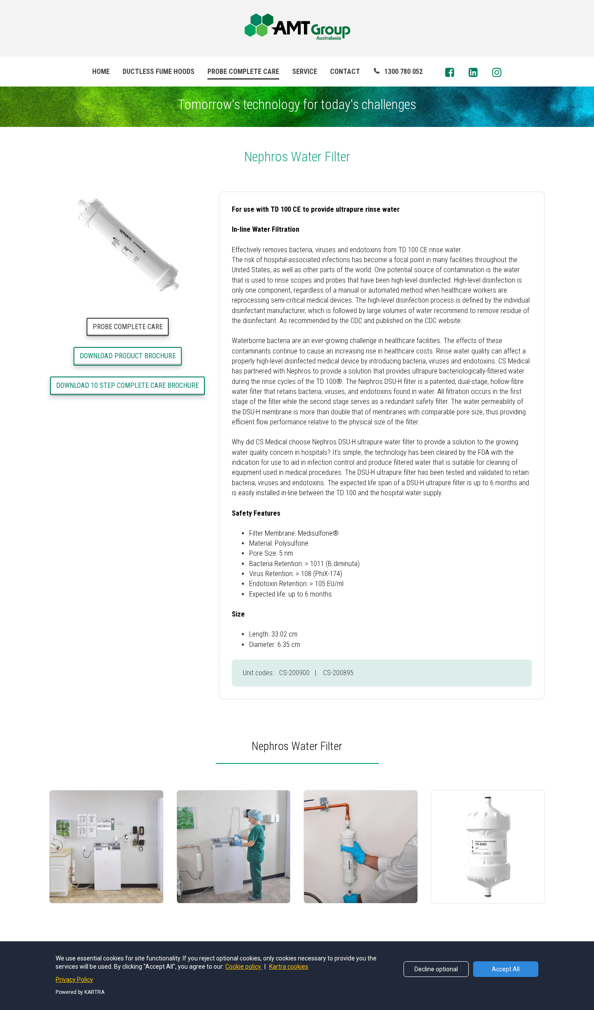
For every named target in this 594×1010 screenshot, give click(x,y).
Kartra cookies (288, 966)
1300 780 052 (403, 71)
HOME (101, 71)
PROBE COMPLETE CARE (243, 71)
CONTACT (345, 71)
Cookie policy (243, 966)
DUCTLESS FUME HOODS (158, 71)
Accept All (506, 969)
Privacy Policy (74, 979)
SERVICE (304, 71)
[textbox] (297, 744)
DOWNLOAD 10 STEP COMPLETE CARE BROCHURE (127, 385)
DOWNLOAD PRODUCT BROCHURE (128, 356)
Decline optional (436, 969)
